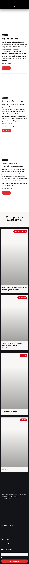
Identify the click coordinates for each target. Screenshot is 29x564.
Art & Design (5, 511)
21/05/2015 (9, 63)
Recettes (4, 35)
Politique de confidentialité (9, 537)
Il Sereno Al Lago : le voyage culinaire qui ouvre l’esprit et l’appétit (12, 345)
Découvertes (5, 523)
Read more (6, 68)
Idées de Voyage (7, 506)
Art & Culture (6, 515)
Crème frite (6, 469)
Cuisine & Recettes (7, 521)
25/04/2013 (9, 188)
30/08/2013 (9, 126)
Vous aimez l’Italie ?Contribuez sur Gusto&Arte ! (9, 533)
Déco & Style (6, 518)
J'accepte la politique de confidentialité (10, 557)
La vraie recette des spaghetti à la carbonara (12, 164)
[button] (14, 6)
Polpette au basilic (10, 39)
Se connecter (14, 496)
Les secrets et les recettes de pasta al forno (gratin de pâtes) (14, 289)
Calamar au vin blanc (9, 412)
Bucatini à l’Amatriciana (12, 101)
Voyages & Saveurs (7, 502)
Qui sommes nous (7, 529)
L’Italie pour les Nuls (8, 509)
